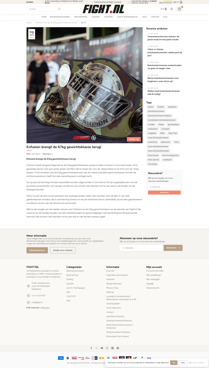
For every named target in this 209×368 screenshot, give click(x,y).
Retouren (110, 279)
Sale (165, 17)
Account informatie (154, 271)
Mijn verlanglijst (153, 279)
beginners (172, 107)
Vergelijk (150, 284)
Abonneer (164, 192)
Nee (183, 362)
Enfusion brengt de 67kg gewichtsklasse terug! (56, 23)
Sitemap (110, 292)
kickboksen (152, 129)
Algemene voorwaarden (117, 275)
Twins (176, 142)
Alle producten (152, 288)
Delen (132, 139)
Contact (110, 312)
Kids (144, 17)
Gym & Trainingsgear (127, 17)
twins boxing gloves (170, 155)
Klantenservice (37, 250)
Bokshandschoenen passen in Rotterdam (119, 326)
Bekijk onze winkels (62, 250)
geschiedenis (173, 124)
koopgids (165, 129)
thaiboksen (165, 142)
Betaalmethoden (113, 284)
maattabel (152, 133)
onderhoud (152, 142)
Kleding (95, 17)
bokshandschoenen (156, 111)
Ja (174, 362)
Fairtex (161, 124)
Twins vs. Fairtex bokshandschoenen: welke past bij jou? (165, 52)
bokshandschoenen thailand (159, 116)
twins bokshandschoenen (158, 151)
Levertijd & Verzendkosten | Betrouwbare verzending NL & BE (121, 298)
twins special (153, 160)
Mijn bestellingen (153, 275)
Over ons (110, 271)
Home (44, 17)
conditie (151, 124)
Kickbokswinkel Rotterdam (118, 332)
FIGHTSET (155, 17)
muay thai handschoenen (158, 138)
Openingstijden (113, 303)
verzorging (152, 164)
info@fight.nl (37, 302)
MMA (162, 133)
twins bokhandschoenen (158, 146)
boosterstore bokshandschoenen (161, 120)
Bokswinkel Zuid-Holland (117, 336)
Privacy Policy (112, 288)
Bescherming (81, 17)
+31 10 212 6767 (38, 295)
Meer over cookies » (196, 363)
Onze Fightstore (113, 308)
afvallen (161, 107)
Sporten (108, 17)
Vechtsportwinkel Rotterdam (119, 321)
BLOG (83, 23)
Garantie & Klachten (115, 316)
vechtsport (167, 160)
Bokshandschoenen (60, 17)
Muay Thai (172, 133)
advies (150, 107)
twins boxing (153, 155)
